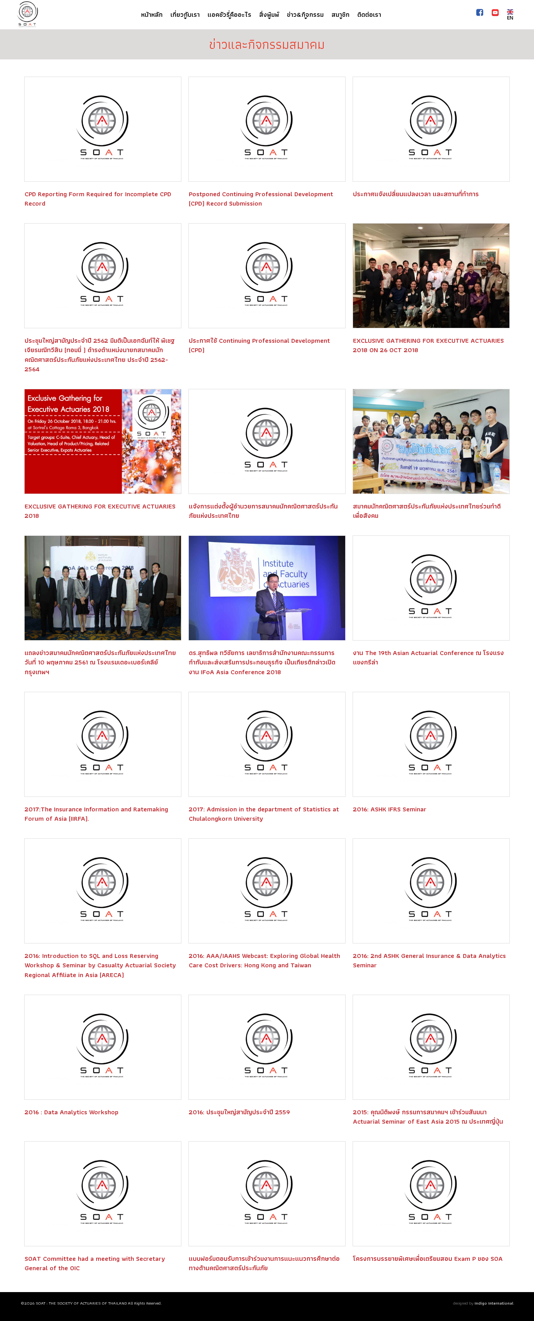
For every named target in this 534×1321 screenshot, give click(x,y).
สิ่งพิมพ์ (269, 14)
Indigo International (494, 1303)
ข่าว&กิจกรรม (305, 14)
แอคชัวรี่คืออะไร (229, 14)
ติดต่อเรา (369, 14)
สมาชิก (340, 14)
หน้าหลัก (152, 14)
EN (510, 17)
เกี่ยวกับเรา (185, 14)
